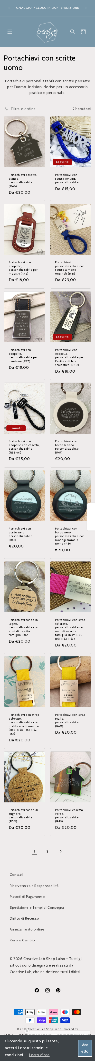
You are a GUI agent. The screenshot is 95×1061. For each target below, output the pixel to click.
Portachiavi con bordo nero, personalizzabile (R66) (20, 534)
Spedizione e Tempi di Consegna (37, 907)
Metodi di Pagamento (27, 896)
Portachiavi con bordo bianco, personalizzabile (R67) (67, 446)
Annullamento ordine (27, 929)
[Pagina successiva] (60, 851)
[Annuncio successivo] (86, 8)
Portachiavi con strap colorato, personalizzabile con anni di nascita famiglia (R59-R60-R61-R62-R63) (70, 629)
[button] (9, 31)
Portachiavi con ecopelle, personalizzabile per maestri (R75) (23, 267)
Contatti (16, 874)
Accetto (84, 1048)
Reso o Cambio (22, 940)
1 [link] (34, 851)
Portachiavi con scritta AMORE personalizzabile (67, 178)
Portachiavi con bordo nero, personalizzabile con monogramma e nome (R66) (70, 536)
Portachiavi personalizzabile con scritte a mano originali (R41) (70, 267)
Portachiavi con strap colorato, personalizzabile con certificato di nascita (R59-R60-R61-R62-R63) (24, 724)
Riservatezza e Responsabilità (34, 886)
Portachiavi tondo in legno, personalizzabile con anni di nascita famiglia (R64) (23, 627)
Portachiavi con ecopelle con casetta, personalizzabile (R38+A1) (24, 446)
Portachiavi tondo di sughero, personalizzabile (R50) (23, 815)
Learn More (39, 1055)
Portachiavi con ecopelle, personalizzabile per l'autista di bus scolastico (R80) (69, 357)
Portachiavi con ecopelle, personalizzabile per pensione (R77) (23, 355)
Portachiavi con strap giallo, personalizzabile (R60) (70, 720)
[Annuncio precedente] (9, 8)
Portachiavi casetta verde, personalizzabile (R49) (69, 815)
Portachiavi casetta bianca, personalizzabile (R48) (23, 180)
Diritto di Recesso (24, 918)
